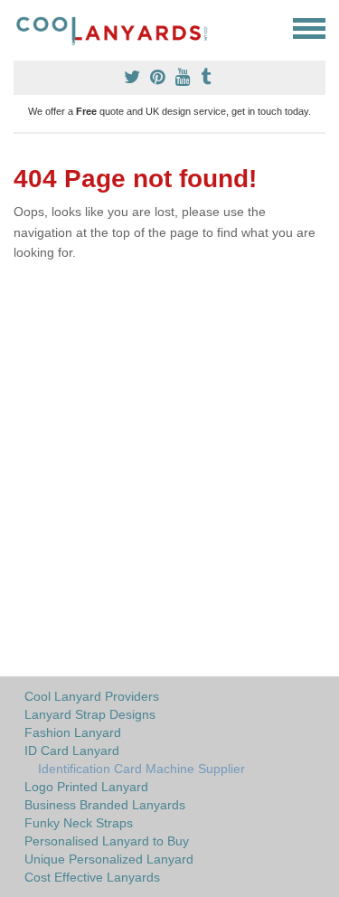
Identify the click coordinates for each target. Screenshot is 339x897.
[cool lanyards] (120, 29)
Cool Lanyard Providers (91, 696)
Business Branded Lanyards (104, 805)
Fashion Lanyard (72, 732)
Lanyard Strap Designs (89, 714)
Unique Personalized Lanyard (108, 859)
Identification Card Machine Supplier (141, 768)
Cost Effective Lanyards (92, 877)
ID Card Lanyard (71, 750)
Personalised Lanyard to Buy (106, 841)
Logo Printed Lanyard (86, 786)
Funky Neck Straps (78, 823)
